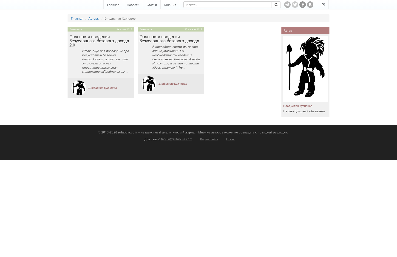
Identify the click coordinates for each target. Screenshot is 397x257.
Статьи (152, 4)
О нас (230, 139)
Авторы (93, 18)
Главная (113, 4)
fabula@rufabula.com (176, 139)
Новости (133, 4)
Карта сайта (209, 139)
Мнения (170, 4)
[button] (323, 4)
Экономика (76, 29)
